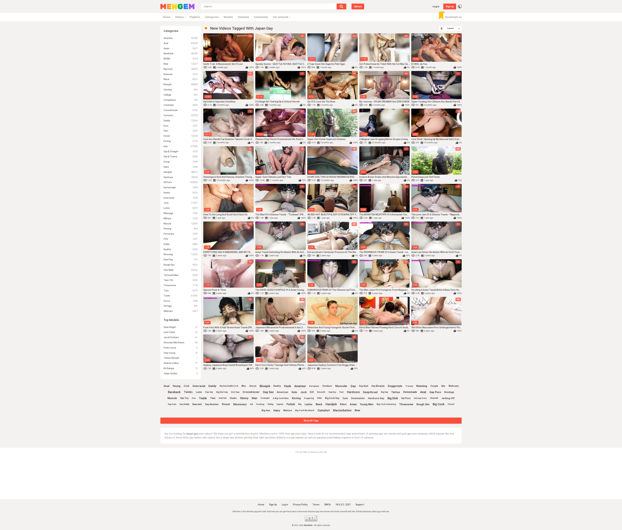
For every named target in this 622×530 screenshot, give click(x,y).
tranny (409, 386)
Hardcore (181, 177)
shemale (434, 398)
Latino (181, 208)
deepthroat (370, 392)
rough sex (422, 404)
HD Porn (181, 182)
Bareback (181, 53)
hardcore (353, 392)
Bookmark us (453, 17)
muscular (341, 386)
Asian (181, 48)
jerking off (448, 398)
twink (203, 398)
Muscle (181, 223)
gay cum (172, 404)
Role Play (181, 259)
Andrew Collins (181, 363)
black (319, 404)
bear (357, 410)
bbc (244, 385)
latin (199, 392)
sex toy (184, 398)
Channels (243, 17)
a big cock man (281, 398)
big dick (392, 398)
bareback (174, 392)
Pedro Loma (181, 347)
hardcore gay (376, 398)
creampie (265, 398)
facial (451, 404)
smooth (321, 392)
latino (308, 404)
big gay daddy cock (229, 386)
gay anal (363, 386)
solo (294, 392)
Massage (181, 213)
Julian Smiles (181, 373)
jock (303, 392)
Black (181, 79)
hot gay (235, 392)
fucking (260, 404)
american (282, 392)
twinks (188, 392)
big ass (266, 410)
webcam (454, 385)
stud (166, 386)
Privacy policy (300, 504)
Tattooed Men (181, 275)
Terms (315, 504)
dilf (312, 392)
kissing (296, 398)
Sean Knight (181, 327)
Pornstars (181, 234)
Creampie (181, 105)
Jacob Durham (181, 337)
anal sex (223, 398)
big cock (438, 404)
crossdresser (251, 392)
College (181, 94)
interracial (199, 386)
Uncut (181, 301)
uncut (252, 385)
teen (212, 398)
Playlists (195, 17)
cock (186, 386)
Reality (181, 249)
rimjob (226, 404)
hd (251, 404)
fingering (309, 398)
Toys (181, 290)
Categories (212, 17)
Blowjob (181, 84)
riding (270, 404)
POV (181, 239)
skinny (244, 398)
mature (287, 410)
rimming (421, 386)
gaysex (279, 404)
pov (194, 398)
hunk (287, 386)
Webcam (181, 311)
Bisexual (181, 74)
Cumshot (181, 115)
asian (353, 404)
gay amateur (212, 404)
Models (228, 17)
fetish (291, 404)
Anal (181, 43)
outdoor (327, 385)
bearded (197, 404)
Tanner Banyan (181, 358)
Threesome (181, 285)
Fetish (181, 136)
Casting (181, 89)
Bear (181, 64)
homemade (410, 392)
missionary (240, 404)
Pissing (181, 228)
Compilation (181, 100)
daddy (212, 386)
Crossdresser (181, 110)
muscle (172, 398)
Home (166, 17)
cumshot (323, 410)
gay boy (332, 392)
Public (181, 244)
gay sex (268, 392)
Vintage (181, 306)
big (299, 404)
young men (366, 404)
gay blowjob (378, 386)
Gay (181, 146)
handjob (331, 404)
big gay (384, 392)
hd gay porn (420, 398)
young (176, 386)
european (314, 386)
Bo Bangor (181, 368)
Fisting (181, 141)
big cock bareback (304, 410)
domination (358, 398)
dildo (319, 398)
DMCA (327, 504)
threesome (406, 404)
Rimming (181, 254)
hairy (276, 410)
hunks (233, 398)
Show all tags (311, 420)
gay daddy (184, 404)
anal (423, 392)
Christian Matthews (181, 342)
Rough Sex (181, 264)
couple (434, 386)
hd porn (406, 398)
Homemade (181, 187)
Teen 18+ (181, 280)
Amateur (181, 38)
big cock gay (332, 398)
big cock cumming (386, 404)
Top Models (171, 320)
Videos (179, 17)
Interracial (181, 198)
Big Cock (181, 69)
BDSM (181, 58)
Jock (181, 203)
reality (277, 386)
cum (345, 398)
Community (261, 17)
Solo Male (181, 270)
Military (181, 218)
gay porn (435, 392)
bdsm (343, 404)
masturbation (342, 410)
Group (181, 161)
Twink (181, 295)
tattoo (395, 392)
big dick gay (222, 392)
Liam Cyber (181, 332)
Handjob (181, 172)
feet (341, 392)
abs (443, 386)
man (254, 398)
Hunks (181, 192)
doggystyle (395, 386)
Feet (181, 130)
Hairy (181, 167)
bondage (449, 392)
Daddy (181, 120)
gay (353, 386)
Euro (181, 125)
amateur (300, 386)
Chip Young (181, 353)
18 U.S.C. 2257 (343, 504)
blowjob (265, 386)
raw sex (209, 392)
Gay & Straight (181, 151)
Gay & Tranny (181, 156)
